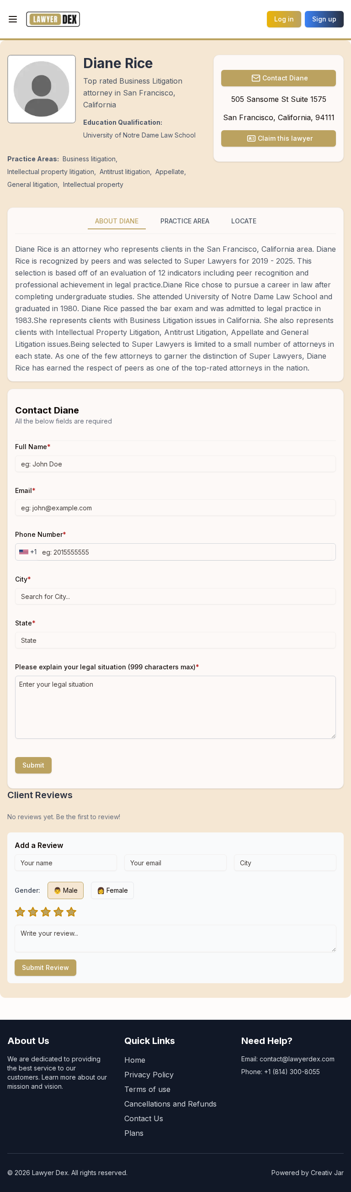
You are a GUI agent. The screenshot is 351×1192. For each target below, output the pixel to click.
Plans (134, 1133)
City (23, 579)
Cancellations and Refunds (170, 1103)
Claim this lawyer (285, 138)
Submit (33, 765)
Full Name (33, 446)
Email (25, 490)
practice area (184, 221)
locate (243, 221)
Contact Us (143, 1118)
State (25, 623)
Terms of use (147, 1089)
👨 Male (65, 890)
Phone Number (40, 534)
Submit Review (45, 967)
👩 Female (112, 890)
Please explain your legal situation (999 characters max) (107, 667)
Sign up (324, 19)
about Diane (116, 221)
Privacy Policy (149, 1074)
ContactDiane (285, 78)
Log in (284, 19)
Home (134, 1060)
